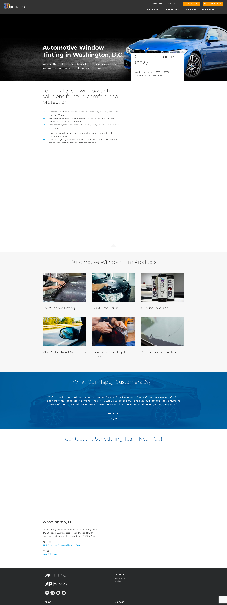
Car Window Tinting (59, 308)
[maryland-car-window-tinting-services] (64, 273)
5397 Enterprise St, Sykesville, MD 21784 (61, 545)
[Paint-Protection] (113, 273)
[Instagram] (52, 593)
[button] (111, 419)
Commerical (120, 578)
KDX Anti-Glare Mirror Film (64, 352)
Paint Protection (105, 308)
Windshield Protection (159, 352)
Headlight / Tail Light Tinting (108, 354)
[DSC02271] (162, 273)
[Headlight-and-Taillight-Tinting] (113, 318)
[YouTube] (58, 593)
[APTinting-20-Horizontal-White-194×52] (15, 4)
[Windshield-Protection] (162, 318)
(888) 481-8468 (50, 554)
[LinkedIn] (64, 593)
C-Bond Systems (154, 308)
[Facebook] (47, 593)
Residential (119, 581)
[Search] (220, 10)
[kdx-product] (64, 318)
